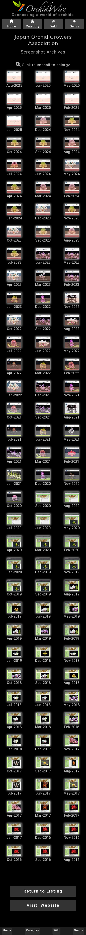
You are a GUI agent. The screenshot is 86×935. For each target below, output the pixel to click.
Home (7, 930)
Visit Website (43, 905)
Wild (57, 930)
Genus (78, 930)
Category (32, 930)
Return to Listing (43, 891)
